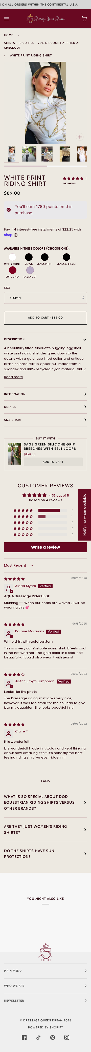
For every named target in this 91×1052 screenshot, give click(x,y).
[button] (73, 178)
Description (14, 339)
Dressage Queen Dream (43, 1020)
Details (10, 407)
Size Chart (13, 420)
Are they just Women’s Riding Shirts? (35, 829)
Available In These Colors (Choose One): (37, 248)
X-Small (15, 297)
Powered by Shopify (45, 1027)
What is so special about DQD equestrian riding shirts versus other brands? (39, 802)
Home (8, 35)
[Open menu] (11, 18)
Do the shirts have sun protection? (29, 854)
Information (15, 394)
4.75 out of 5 (59, 495)
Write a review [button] (45, 547)
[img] (14, 579)
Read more (13, 376)
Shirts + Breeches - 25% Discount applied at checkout (42, 45)
